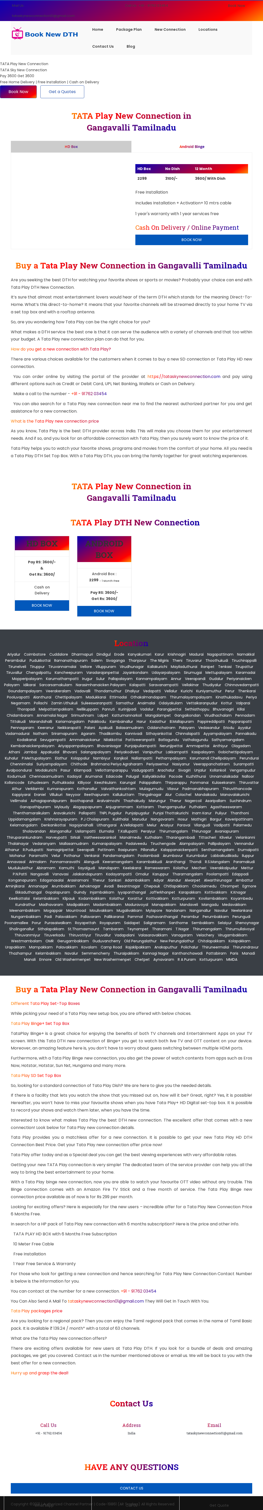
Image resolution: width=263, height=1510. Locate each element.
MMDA (231, 959)
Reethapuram (96, 794)
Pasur (65, 770)
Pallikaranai (114, 916)
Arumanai (93, 776)
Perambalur (15, 660)
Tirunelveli (17, 666)
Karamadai (245, 672)
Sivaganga (115, 660)
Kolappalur (80, 758)
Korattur (135, 898)
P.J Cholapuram (95, 819)
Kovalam (89, 947)
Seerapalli (85, 849)
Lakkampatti (177, 752)
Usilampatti (85, 831)
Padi (48, 916)
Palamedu (242, 825)
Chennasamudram (46, 776)
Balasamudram (130, 727)
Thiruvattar (249, 782)
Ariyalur (13, 654)
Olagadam (241, 745)
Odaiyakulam (171, 703)
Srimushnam (82, 715)
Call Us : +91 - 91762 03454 (146, 5)
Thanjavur (137, 660)
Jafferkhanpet (162, 892)
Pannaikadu (246, 733)
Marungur (157, 800)
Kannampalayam (151, 678)
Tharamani (162, 929)
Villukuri (55, 794)
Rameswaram (157, 868)
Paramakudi (244, 861)
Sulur (100, 678)
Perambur (190, 916)
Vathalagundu (195, 739)
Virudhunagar (132, 666)
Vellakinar (190, 684)
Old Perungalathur (140, 941)
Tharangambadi (180, 837)
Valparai (243, 703)
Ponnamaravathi (65, 861)
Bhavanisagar (109, 745)
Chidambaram (20, 715)
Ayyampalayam (217, 733)
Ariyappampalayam (75, 745)
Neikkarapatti (69, 727)
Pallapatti (87, 813)
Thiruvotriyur (80, 935)
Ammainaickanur (84, 739)
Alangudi (91, 861)
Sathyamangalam (228, 739)
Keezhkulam (105, 782)
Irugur (87, 678)
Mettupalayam (218, 672)
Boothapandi (81, 800)
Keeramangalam (118, 861)
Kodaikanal (26, 739)
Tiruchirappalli (244, 660)
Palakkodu (97, 721)
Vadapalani (125, 935)
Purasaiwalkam (58, 922)
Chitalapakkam (211, 941)
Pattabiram (216, 953)
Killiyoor (84, 782)
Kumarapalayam (107, 843)
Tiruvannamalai (62, 666)
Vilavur (173, 788)
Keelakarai (132, 868)
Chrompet (229, 886)
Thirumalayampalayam (191, 697)
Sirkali (75, 837)
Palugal (132, 776)
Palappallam (150, 782)
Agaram (88, 733)
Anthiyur (220, 745)
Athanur (12, 849)
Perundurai (249, 758)
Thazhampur (20, 953)
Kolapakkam (239, 941)
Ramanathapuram (71, 660)
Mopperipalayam (27, 678)
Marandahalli (40, 721)
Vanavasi (60, 874)
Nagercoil (193, 800)
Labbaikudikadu (224, 855)
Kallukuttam (123, 794)
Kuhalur (11, 758)
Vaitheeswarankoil (100, 837)
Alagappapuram (87, 806)
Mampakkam (41, 947)
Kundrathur (25, 904)
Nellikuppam (88, 709)
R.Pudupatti (33, 849)
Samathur (125, 703)
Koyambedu (242, 898)
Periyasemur (157, 764)
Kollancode (14, 782)
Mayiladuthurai (184, 666)
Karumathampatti (62, 678)
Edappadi (240, 874)
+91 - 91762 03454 (89, 394)
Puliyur (221, 813)
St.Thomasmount (83, 929)
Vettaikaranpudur (202, 703)
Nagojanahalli (81, 825)
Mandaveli (189, 904)
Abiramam (45, 868)
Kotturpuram (183, 898)
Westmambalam (26, 941)
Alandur (174, 880)
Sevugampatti (53, 739)
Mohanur (17, 855)
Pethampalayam (171, 758)
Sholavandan (34, 831)
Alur (168, 794)
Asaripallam (215, 800)
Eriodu (228, 727)
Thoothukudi (216, 660)
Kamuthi (66, 868)
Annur (176, 678)
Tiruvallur (14, 672)
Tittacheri (207, 837)
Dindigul (104, 654)
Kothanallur (87, 788)
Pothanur (72, 855)
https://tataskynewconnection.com (183, 376)
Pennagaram (22, 727)
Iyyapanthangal (132, 892)
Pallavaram (91, 916)
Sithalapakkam (51, 929)
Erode (119, 654)
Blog (131, 46)
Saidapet (132, 922)
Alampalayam (191, 843)
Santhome (178, 922)
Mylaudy (61, 806)
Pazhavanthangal (162, 916)
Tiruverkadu (54, 935)
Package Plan (129, 29)
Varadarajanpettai (102, 672)
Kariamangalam (70, 721)
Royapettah (85, 922)
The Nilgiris (159, 660)
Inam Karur (202, 813)
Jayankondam (135, 672)
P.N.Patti (20, 874)
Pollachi (41, 703)
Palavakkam (66, 916)
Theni (177, 660)
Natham (40, 733)
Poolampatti (217, 874)
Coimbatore (35, 654)
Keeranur (46, 727)
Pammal (135, 916)
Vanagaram (182, 935)
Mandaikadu (206, 794)
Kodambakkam (92, 898)
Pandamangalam (118, 855)
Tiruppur (37, 666)
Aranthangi (175, 861)
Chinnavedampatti (242, 684)
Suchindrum (240, 800)
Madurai (196, 654)
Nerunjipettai (171, 745)
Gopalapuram (57, 892)
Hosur (183, 819)
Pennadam (245, 715)
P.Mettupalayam (36, 758)
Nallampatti (142, 758)
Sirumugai (193, 672)
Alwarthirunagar (218, 880)
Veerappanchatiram (211, 764)
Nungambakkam (26, 916)
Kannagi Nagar (156, 953)
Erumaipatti (248, 849)
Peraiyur (148, 831)
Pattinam (106, 849)
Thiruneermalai (215, 947)
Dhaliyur (132, 691)
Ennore (45, 959)
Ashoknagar (89, 886)
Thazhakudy (134, 800)
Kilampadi (82, 770)
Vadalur (147, 709)
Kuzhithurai (196, 776)
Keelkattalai (19, 898)
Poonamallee (16, 922)
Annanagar (38, 886)
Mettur (247, 868)
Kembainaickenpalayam (32, 745)
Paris (234, 953)
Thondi (195, 861)
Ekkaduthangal (28, 892)
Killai (241, 709)
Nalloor (248, 776)
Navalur (221, 910)
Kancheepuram (69, 672)
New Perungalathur (177, 941)
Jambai (30, 752)
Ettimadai (118, 697)
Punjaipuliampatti (140, 745)
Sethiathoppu (197, 709)
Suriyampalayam (51, 764)
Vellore (86, 666)
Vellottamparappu (111, 770)
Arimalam (37, 861)
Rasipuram (127, 849)
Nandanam (176, 910)
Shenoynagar (247, 922)
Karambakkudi (149, 861)
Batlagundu (168, 739)
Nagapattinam (220, 654)
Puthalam (198, 806)
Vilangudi (202, 825)
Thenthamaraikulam (31, 813)
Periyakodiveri (127, 752)
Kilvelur (226, 837)
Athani (14, 752)
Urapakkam (15, 947)
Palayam (187, 727)
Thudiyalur (211, 684)
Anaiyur (167, 825)
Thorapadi (26, 709)
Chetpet (142, 959)
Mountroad (76, 910)
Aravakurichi (64, 813)
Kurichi (187, 691)
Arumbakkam (64, 886)
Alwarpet (192, 880)
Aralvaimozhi (108, 800)
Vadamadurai (17, 733)
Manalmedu (130, 837)
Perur (229, 691)
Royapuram (110, 922)
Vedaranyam (44, 843)
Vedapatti (152, 691)
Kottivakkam (216, 892)
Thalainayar (18, 843)
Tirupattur (244, 666)
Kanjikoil (121, 758)
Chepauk (152, 886)
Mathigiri (198, 819)
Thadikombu (110, 733)
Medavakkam (234, 904)
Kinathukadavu (229, 697)
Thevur (98, 880)
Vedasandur (209, 727)
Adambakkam (137, 880)
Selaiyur (225, 922)
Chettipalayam (68, 697)
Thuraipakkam (126, 953)
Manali (30, 959)
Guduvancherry (106, 941)
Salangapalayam (96, 752)
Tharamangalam (187, 874)
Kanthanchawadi (187, 953)
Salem (96, 660)
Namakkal (246, 654)
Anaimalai (146, 703)
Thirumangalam (173, 831)
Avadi (109, 886)
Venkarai (91, 855)
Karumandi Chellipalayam (213, 758)
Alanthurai (42, 697)
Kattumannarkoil (127, 715)
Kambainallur (121, 721)
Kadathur (158, 721)
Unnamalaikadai (224, 776)
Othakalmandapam (148, 697)
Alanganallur (61, 831)
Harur (141, 721)
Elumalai (106, 831)
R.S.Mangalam (217, 861)
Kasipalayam (203, 752)
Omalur (142, 874)
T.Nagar (182, 929)
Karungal (128, 782)
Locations (208, 29)
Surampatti (243, 764)
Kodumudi (16, 776)
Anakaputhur (165, 947)
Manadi (248, 953)
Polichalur (189, 947)
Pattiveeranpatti (140, 739)
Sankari (114, 880)
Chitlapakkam (176, 886)
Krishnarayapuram (60, 819)
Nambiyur (101, 758)
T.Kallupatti (127, 831)
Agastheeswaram (226, 806)
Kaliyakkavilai (154, 776)
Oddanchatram (161, 727)
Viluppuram (106, 666)
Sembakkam (203, 922)
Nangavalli (40, 874)
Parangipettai (169, 709)
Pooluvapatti (18, 697)
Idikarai (29, 684)
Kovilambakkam (213, 898)
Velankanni (245, 837)
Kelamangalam (23, 825)
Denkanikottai (53, 825)
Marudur (139, 819)
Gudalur (216, 678)
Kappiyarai (21, 794)
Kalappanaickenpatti (179, 849)
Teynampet (137, 929)
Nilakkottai (113, 739)
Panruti (108, 709)
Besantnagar (128, 886)
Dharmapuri (82, 654)
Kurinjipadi (127, 709)
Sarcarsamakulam (55, 684)
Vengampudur (243, 770)
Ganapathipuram (35, 806)
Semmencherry (96, 953)
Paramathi (38, 855)
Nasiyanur (181, 764)
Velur (55, 855)
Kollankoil (218, 770)
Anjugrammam (119, 806)
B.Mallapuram (182, 721)
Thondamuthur (107, 691)
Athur (17, 788)
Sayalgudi (86, 868)
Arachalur (166, 770)
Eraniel (40, 794)
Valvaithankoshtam (118, 788)
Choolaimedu (204, 886)
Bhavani (70, 752)
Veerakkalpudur (224, 868)
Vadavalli (82, 691)
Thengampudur (171, 806)
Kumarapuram (60, 788)
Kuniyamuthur (209, 691)
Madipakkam (78, 904)
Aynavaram (163, 959)
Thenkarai (247, 691)
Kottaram (145, 806)
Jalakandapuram (87, 874)
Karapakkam (190, 892)
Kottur (226, 703)
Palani (89, 727)
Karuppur (161, 874)
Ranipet (207, 666)
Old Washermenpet (73, 959)
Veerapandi (195, 678)
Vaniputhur (152, 752)
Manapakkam (164, 904)
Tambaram (113, 929)
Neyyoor (73, 794)
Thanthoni (239, 813)
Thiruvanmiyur (27, 935)
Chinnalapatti (187, 733)
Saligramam (154, 922)
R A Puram (187, 959)
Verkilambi (34, 788)
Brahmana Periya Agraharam (117, 764)
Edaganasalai (52, 880)
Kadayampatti (119, 874)
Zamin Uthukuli (64, 703)
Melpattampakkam (56, 709)
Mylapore (154, 910)
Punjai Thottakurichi (171, 813)
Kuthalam (153, 837)
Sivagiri (184, 770)
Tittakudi (18, 721)
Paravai (183, 825)
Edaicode (114, 776)
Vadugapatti (143, 770)
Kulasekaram (223, 782)
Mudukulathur (20, 868)
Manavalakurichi (234, 794)
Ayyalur (244, 727)
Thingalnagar (150, 794)
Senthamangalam (217, 849)
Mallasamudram (74, 843)
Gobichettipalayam (235, 752)
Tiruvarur (194, 660)
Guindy (80, 892)
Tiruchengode (163, 843)
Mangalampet (158, 715)
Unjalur (200, 770)
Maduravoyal (136, 904)
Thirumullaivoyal (240, 929)
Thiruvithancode (237, 788)
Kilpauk (69, 898)
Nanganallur (200, 910)
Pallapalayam (120, 678)
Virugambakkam (232, 935)
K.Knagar (238, 892)
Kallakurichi (157, 666)
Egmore (249, 886)
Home (97, 29)
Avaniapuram (227, 831)
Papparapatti (240, 721)
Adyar (159, 880)
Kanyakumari (139, 654)
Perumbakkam (216, 916)
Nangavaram (162, 819)
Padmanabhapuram (200, 788)
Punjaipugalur (137, 813)
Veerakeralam (58, 691)
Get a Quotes (62, 92)
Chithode (79, 764)
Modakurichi (46, 770)
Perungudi (241, 916)
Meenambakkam (25, 910)
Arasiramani (78, 880)
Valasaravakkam (153, 935)
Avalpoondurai (19, 770)
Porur (36, 922)
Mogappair (53, 910)
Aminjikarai (15, 886)
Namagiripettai (60, 849)
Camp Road (111, 947)
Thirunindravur (246, 947)
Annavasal (16, 861)
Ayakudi (105, 727)
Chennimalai (21, 764)
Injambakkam (102, 892)
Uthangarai (107, 825)
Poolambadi (148, 855)
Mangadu (210, 904)
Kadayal (74, 776)
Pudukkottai (40, 660)
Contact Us (103, 46)
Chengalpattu (38, 672)
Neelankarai (241, 910)
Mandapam (109, 868)
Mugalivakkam (129, 910)
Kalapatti (137, 684)
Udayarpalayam (166, 672)
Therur (175, 800)
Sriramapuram (64, 733)
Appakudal (50, 752)
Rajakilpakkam (138, 947)
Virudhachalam (218, 715)
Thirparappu (176, 782)
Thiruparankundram (24, 837)
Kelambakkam (46, 898)
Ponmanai (199, 782)
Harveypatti (56, 837)
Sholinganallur (21, 929)
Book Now (18, 92)
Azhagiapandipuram (49, 800)
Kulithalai (121, 819)
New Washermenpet (112, 959)
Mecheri (199, 868)
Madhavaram (51, 904)
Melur (152, 825)
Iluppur (248, 855)
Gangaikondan (187, 715)
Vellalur (170, 691)
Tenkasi (225, 666)
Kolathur (180, 868)
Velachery (205, 935)
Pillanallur (149, 849)
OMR (49, 941)
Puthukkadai (63, 782)
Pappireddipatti (211, 721)
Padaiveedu (136, 843)
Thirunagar (201, 831)
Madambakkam (107, 904)
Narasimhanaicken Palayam (101, 684)
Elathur (61, 758)
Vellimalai (18, 800)
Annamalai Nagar (52, 715)
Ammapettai (197, 745)
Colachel (183, 794)
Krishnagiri (177, 654)
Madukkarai (96, 697)
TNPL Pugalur (110, 813)
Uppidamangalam (24, 819)
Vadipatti (222, 825)
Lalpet (103, 715)
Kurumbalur (196, 855)
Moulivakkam (101, 910)
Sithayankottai (159, 733)
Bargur (216, 819)
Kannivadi (133, 733)
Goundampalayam (25, 691)
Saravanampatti (163, 684)
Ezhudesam (38, 782)
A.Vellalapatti (131, 825)
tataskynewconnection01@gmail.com (106, 1301)
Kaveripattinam (239, 819)
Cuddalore (58, 654)
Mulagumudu (151, 788)
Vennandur (244, 843)
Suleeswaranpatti (96, 703)
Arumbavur (173, 855)
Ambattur (244, 880)
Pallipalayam (219, 843)
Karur (159, 654)
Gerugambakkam (73, 941)
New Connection (170, 29)
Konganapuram (22, 880)
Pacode (176, 776)
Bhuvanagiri (223, 709)
